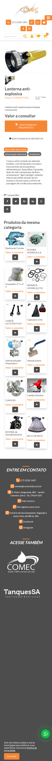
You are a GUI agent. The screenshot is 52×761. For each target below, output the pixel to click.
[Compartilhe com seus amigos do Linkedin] (33, 201)
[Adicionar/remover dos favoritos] (22, 234)
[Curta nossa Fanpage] (23, 28)
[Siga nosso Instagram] (29, 28)
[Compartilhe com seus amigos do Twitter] (16, 201)
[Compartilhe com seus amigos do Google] (25, 201)
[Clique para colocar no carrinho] (15, 257)
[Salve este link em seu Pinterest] (8, 209)
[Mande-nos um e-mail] (44, 22)
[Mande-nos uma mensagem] (38, 22)
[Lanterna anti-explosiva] (26, 61)
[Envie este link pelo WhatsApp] (42, 201)
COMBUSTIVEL (20, 97)
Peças (8, 97)
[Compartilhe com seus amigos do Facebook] (8, 201)
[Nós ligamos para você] (31, 22)
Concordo (11, 756)
